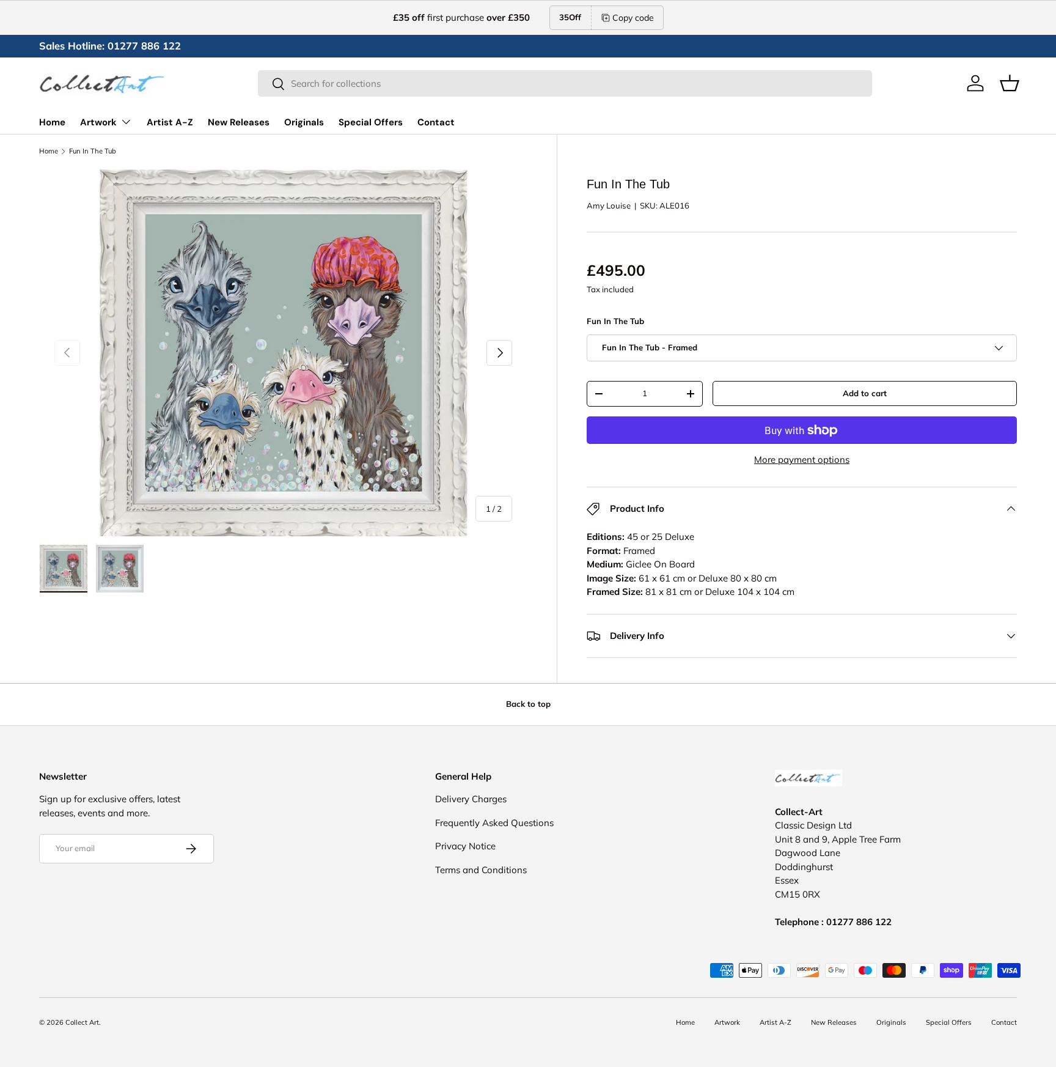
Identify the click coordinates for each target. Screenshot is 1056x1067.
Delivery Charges (471, 799)
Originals (304, 122)
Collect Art (82, 1022)
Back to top (528, 704)
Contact (436, 122)
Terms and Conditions (481, 870)
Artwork (98, 122)
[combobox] (565, 83)
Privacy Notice (465, 846)
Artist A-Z (170, 122)
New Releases (239, 122)
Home (52, 122)
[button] (1009, 83)
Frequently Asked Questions (494, 823)
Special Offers (371, 122)
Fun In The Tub (92, 151)
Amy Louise (609, 205)
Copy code (633, 17)
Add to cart (865, 393)
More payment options (801, 459)
